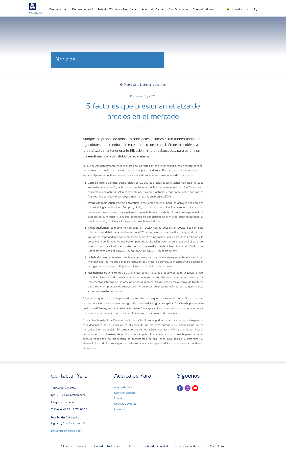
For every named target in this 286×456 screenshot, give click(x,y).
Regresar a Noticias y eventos (145, 84)
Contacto (119, 398)
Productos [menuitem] (55, 9)
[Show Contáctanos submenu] (187, 9)
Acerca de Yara (123, 387)
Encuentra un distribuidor (66, 431)
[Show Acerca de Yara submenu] (163, 9)
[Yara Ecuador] (36, 8)
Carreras (119, 409)
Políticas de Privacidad (73, 446)
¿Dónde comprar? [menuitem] (82, 9)
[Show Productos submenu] (65, 9)
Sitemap (132, 446)
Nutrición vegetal (124, 393)
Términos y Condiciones (188, 446)
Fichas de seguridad (156, 446)
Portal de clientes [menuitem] (204, 9)
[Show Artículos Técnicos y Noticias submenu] (136, 9)
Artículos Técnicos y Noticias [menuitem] (115, 9)
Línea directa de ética (107, 446)
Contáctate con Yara (75, 423)
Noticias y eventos (125, 404)
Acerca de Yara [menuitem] (151, 9)
